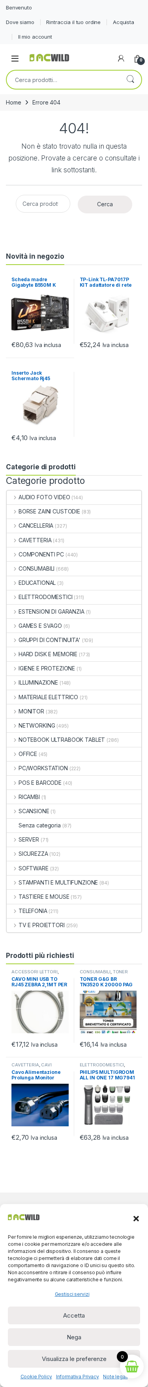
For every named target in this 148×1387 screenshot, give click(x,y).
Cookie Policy (36, 1377)
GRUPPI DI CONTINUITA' (50, 640)
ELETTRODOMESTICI (46, 597)
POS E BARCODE (40, 782)
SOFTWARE (34, 868)
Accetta (74, 1315)
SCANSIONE (34, 811)
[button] (136, 1218)
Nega (74, 1337)
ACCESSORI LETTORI (34, 971)
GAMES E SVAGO (40, 625)
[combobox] (63, 80)
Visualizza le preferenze (74, 1359)
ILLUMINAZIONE (38, 682)
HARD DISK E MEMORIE (48, 654)
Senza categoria (40, 825)
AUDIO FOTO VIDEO (44, 497)
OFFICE (28, 753)
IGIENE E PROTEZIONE (47, 668)
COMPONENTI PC (41, 554)
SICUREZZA (33, 853)
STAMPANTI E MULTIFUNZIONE (58, 882)
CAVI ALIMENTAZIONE (31, 1067)
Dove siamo (20, 22)
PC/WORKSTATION (43, 768)
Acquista (123, 22)
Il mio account (35, 37)
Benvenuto (19, 7)
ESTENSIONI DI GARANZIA (51, 611)
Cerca (130, 80)
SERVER (29, 839)
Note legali (115, 1377)
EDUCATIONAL (37, 582)
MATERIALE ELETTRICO (48, 697)
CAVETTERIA (35, 540)
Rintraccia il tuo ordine (73, 22)
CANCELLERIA (36, 525)
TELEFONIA (33, 910)
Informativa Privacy (77, 1377)
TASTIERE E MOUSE (44, 896)
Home (13, 102)
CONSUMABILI (36, 568)
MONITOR (31, 711)
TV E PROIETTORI (42, 925)
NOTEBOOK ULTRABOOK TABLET (62, 739)
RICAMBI (29, 796)
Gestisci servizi (72, 1294)
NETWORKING (37, 725)
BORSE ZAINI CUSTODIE (49, 511)
